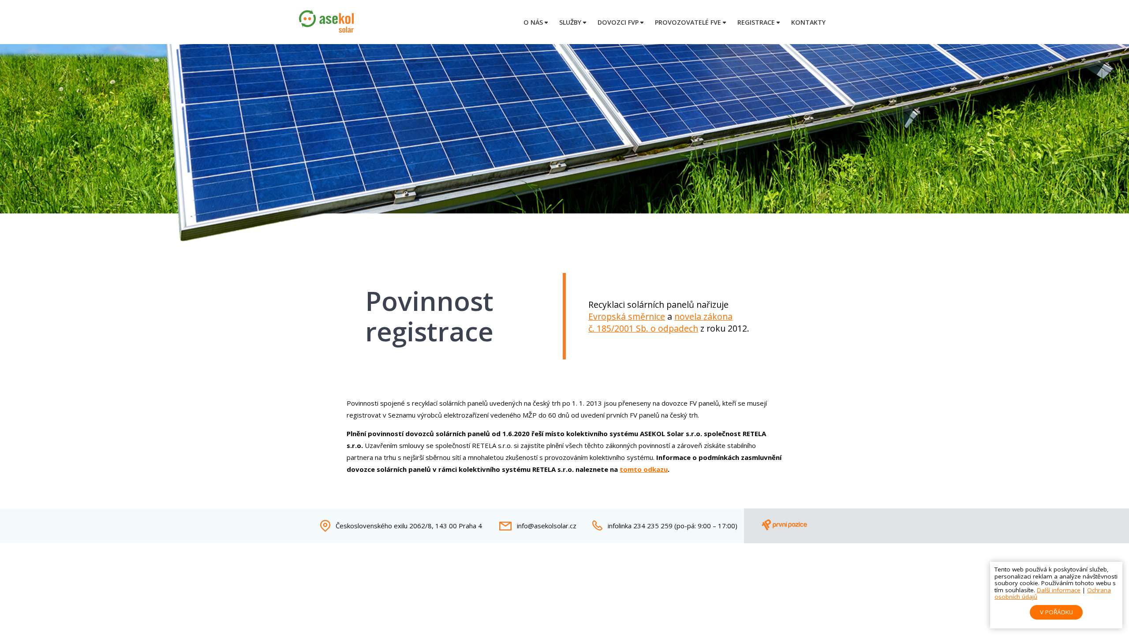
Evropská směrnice (626, 316)
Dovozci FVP (618, 22)
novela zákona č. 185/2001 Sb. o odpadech (660, 322)
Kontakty (808, 22)
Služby (570, 22)
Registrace (756, 22)
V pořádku (1056, 612)
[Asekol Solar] (326, 30)
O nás (533, 22)
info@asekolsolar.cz (546, 525)
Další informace (1058, 590)
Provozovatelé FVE (688, 22)
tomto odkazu (644, 469)
